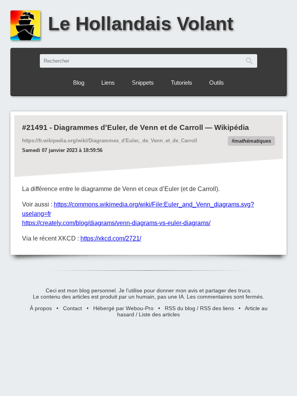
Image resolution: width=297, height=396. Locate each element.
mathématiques (252, 141)
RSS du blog (180, 308)
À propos (41, 308)
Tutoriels (181, 82)
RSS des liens (217, 308)
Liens (108, 82)
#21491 (35, 127)
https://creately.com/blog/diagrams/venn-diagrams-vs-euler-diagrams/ (116, 223)
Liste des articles (159, 314)
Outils (216, 82)
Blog (78, 82)
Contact (72, 308)
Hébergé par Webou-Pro (123, 308)
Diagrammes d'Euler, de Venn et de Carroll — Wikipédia (151, 127)
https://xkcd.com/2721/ (110, 238)
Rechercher (249, 61)
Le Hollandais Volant (140, 23)
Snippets (143, 82)
